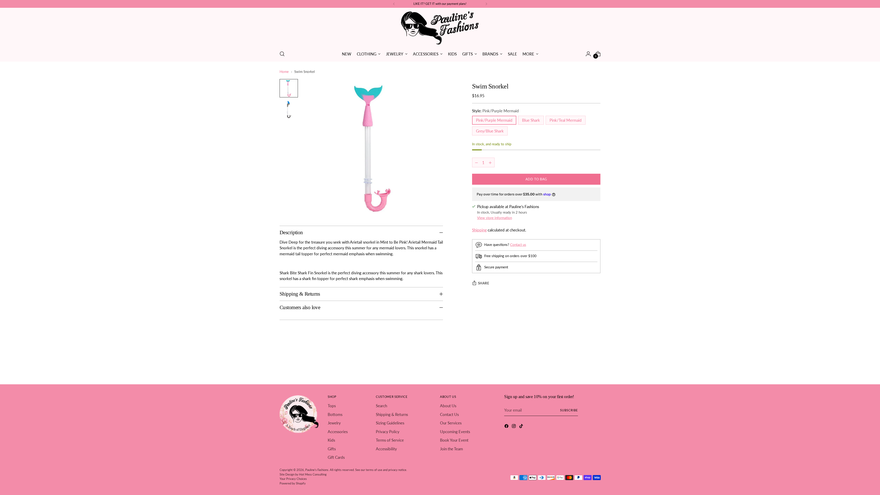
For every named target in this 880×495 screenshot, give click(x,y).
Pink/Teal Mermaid (566, 120)
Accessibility (386, 448)
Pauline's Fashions (316, 470)
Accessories (338, 431)
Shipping (479, 230)
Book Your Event (454, 440)
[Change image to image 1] (289, 88)
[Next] (486, 4)
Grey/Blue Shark (490, 131)
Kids (331, 440)
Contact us (518, 244)
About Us (448, 405)
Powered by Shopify (293, 483)
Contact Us (449, 414)
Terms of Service (390, 440)
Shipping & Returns (392, 414)
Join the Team (451, 448)
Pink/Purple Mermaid (494, 120)
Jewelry (334, 423)
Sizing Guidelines (390, 423)
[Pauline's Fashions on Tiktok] (521, 427)
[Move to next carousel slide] (596, 356)
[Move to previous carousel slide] (586, 356)
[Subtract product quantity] (476, 162)
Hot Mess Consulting (313, 474)
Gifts (332, 448)
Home (284, 71)
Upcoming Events (455, 431)
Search (381, 405)
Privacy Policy (387, 431)
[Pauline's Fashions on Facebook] (507, 427)
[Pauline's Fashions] (440, 28)
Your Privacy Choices (293, 479)
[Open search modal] (282, 53)
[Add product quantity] (490, 162)
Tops (332, 405)
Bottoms (335, 414)
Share (483, 283)
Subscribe (569, 410)
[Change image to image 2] (289, 109)
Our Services (451, 423)
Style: (495, 110)
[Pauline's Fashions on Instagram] (514, 427)
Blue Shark (531, 120)
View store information (494, 218)
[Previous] (394, 4)
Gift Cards (336, 457)
